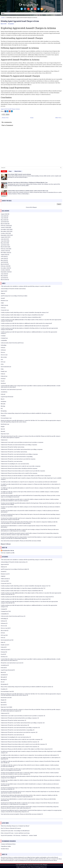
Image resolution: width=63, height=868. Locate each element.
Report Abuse (6, 544)
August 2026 (4, 214)
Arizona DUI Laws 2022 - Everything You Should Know (15, 830)
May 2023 (3, 275)
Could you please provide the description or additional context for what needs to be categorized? (26, 323)
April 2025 (3, 245)
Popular (4, 171)
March (2, 399)
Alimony (3, 293)
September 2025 (5, 235)
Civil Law (3, 307)
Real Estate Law (5, 424)
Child (2, 303)
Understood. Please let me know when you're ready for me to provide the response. (23, 470)
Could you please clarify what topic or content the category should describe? (21, 317)
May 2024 (3, 260)
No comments (11, 23)
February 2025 (5, 248)
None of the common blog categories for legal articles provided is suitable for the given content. (26, 413)
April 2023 (3, 277)
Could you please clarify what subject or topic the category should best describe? (22, 314)
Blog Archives (18, 171)
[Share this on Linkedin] (12, 111)
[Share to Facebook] (7, 114)
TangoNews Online (6, 846)
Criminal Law (4, 338)
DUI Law (3, 361)
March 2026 (4, 223)
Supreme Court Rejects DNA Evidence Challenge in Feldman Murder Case (28, 182)
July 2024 (3, 256)
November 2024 (5, 252)
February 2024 (5, 266)
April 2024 (3, 262)
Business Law (4, 300)
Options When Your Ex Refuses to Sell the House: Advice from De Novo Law (28, 190)
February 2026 (5, 225)
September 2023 (5, 271)
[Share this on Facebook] (5, 111)
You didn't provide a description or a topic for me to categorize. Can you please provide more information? (29, 481)
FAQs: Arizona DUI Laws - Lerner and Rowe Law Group (15, 833)
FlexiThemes (23, 867)
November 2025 (5, 231)
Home (3, 17)
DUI (2, 359)
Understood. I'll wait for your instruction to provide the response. (18, 459)
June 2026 (3, 217)
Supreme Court (5, 433)
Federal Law (4, 376)
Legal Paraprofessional (7, 396)
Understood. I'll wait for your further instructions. (14, 451)
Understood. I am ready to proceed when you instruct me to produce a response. (22, 442)
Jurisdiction (4, 391)
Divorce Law (4, 354)
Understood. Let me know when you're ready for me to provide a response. (21, 466)
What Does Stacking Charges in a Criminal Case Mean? (15, 826)
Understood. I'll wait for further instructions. (12, 447)
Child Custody (4, 305)
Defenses (3, 350)
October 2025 (4, 233)
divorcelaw (4, 357)
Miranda (3, 403)
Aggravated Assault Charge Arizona (10, 109)
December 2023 (5, 268)
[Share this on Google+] (9, 111)
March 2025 (4, 246)
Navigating (4, 411)
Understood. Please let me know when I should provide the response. (19, 468)
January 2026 (4, 227)
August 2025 (4, 237)
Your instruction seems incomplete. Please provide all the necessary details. (21, 540)
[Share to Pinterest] (8, 114)
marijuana (3, 401)
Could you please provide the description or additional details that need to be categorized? (25, 325)
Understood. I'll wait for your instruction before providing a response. (19, 454)
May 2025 (3, 243)
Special (3, 429)
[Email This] (2, 114)
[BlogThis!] (4, 114)
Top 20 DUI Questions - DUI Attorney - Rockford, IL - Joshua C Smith (19, 835)
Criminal (3, 335)
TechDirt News (5, 848)
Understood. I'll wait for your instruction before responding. (17, 456)
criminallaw (4, 340)
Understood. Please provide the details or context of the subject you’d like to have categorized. (26, 475)
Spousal (3, 431)
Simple (3, 426)
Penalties (3, 415)
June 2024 (3, 258)
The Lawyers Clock (31, 864)
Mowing (3, 406)
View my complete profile (7, 552)
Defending (3, 345)
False (2, 369)
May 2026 (3, 219)
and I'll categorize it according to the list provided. (14, 295)
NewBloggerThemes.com (41, 867)
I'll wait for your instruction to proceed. (11, 389)
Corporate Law (5, 310)
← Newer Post (4, 117)
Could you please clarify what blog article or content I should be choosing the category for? (25, 312)
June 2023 (3, 273)
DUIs (2, 364)
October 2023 (4, 270)
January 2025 (4, 250)
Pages (10, 171)
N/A (2, 408)
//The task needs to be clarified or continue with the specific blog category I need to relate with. (26, 286)
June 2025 (3, 241)
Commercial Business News (8, 844)
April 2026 (3, 221)
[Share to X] (5, 114)
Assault (3, 298)
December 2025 (5, 229)
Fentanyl (3, 378)
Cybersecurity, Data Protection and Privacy (12, 342)
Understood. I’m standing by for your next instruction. (15, 463)
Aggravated (4, 291)
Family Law (4, 371)
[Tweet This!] (7, 111)
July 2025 (3, 239)
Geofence (3, 383)
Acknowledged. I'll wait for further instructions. (13, 288)
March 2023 (4, 279)
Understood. (4, 440)
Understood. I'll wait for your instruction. (11, 461)
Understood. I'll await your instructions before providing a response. (19, 444)
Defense (3, 347)
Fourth (2, 381)
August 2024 (4, 254)
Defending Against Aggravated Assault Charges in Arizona (20, 21)
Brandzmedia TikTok (8, 550)
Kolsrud (3, 394)
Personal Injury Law (6, 418)
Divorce (3, 352)
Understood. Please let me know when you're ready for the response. (19, 473)
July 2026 (3, 216)
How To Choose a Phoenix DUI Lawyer (11, 828)
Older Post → (58, 117)
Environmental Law (6, 366)
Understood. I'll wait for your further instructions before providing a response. (22, 449)
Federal (3, 373)
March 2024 (4, 264)
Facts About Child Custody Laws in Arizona (19, 174)
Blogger (35, 207)
